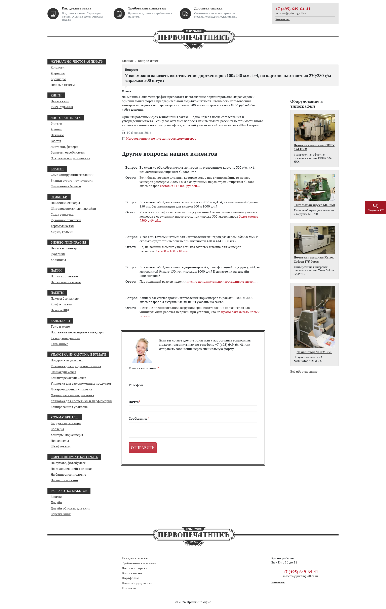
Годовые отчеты (63, 84)
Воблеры (57, 429)
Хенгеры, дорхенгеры (67, 435)
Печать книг (60, 101)
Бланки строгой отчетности (72, 180)
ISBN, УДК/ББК (62, 107)
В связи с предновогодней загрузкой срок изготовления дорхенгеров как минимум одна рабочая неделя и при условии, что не (200, 312)
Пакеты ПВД (60, 310)
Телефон (136, 385)
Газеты (56, 141)
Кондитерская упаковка (68, 378)
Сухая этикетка (62, 214)
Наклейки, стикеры (65, 202)
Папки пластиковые (66, 282)
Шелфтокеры (61, 446)
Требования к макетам (147, 8)
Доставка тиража (208, 8)
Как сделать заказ (76, 8)
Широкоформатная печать (74, 457)
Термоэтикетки (62, 226)
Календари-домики (65, 338)
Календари (60, 321)
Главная (127, 61)
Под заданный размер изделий (198, 281)
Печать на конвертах (66, 248)
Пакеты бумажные (65, 298)
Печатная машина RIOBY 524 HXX (314, 147)
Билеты (56, 123)
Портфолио (130, 578)
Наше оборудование (137, 583)
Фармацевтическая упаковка (72, 395)
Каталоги (58, 67)
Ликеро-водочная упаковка (71, 389)
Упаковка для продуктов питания (76, 366)
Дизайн (56, 502)
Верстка (57, 496)
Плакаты (57, 135)
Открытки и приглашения (70, 158)
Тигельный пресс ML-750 (314, 205)
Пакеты (57, 292)
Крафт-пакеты (62, 304)
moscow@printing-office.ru (292, 13)
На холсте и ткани (64, 480)
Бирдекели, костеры (66, 423)
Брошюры (58, 79)
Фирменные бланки (66, 186)
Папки (56, 270)
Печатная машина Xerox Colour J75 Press (314, 259)
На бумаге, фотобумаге (68, 463)
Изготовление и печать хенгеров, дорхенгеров (161, 138)
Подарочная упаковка (67, 360)
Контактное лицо (143, 368)
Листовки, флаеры (64, 146)
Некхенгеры (60, 440)
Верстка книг (61, 514)
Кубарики (58, 254)
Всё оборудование (303, 371)
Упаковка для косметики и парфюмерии (81, 401)
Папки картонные (64, 276)
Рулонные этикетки (66, 220)
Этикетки (59, 197)
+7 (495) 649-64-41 (292, 8)
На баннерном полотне (68, 474)
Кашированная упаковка (69, 407)
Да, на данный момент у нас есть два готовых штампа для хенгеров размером (190, 249)
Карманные (59, 344)
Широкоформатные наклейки (73, 208)
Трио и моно (60, 326)
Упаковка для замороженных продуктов (81, 383)
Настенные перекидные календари (77, 332)
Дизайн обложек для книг (70, 508)
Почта (134, 402)
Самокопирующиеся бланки (72, 174)
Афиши (56, 129)
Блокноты (58, 259)
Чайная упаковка (63, 372)
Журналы (58, 73)
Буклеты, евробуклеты (68, 152)
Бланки (57, 169)
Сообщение (138, 418)
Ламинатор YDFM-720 (314, 352)
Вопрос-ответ (148, 61)
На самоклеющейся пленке (71, 468)
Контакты (282, 19)
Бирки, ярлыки (62, 231)
